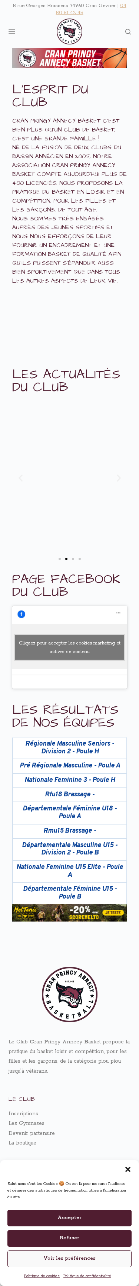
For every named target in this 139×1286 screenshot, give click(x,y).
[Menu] (12, 31)
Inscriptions (23, 1113)
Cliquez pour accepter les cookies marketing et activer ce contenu (69, 647)
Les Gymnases (26, 1123)
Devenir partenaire (32, 1133)
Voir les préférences (69, 1258)
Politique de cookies (42, 1276)
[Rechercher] (128, 31)
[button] (128, 1169)
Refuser (69, 1238)
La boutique (22, 1143)
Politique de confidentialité (87, 1276)
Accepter (69, 1218)
